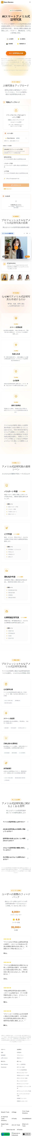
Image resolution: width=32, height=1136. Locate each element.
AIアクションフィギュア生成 (24, 1091)
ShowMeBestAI (26, 1118)
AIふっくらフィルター (22, 1081)
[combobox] (16, 138)
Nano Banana (4, 1064)
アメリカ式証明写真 (22, 1070)
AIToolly (14, 1118)
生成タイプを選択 (7, 145)
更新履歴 (3, 1055)
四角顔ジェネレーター (22, 1101)
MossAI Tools (5, 1112)
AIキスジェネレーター (22, 1072)
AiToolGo (19, 1129)
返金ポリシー (20, 1058)
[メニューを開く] (30, 2)
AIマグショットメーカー (23, 1083)
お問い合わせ (4, 1058)
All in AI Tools (16, 1125)
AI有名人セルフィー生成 (23, 1075)
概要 (2, 1052)
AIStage (14, 1112)
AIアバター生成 (20, 1067)
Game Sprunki (10, 1129)
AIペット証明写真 (21, 1064)
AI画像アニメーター (22, 1098)
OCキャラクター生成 (22, 1078)
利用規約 (19, 1052)
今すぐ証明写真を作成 (16, 53)
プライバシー (20, 1055)
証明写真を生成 (17, 185)
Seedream (3, 1067)
